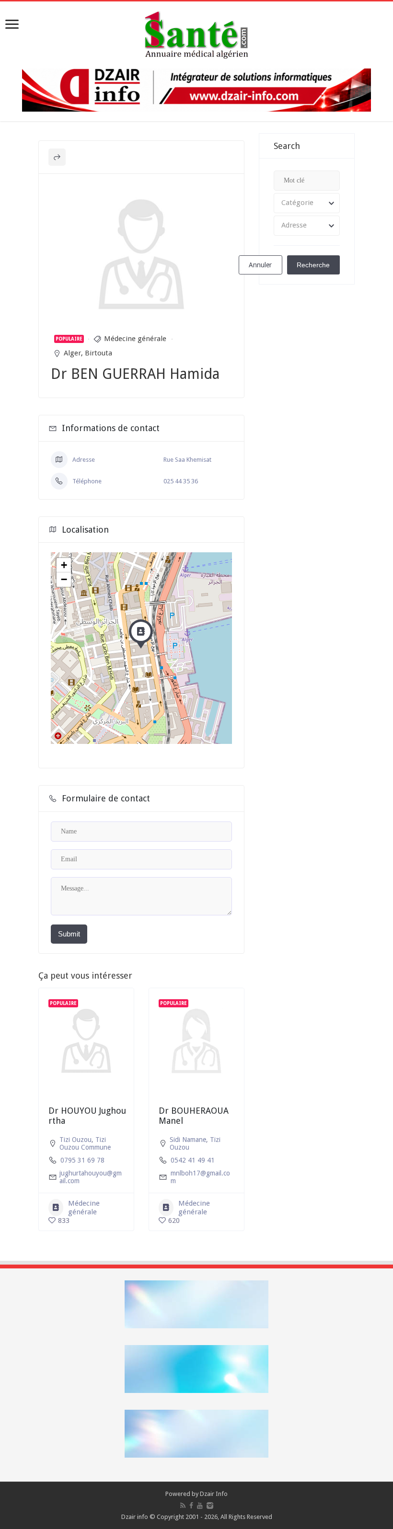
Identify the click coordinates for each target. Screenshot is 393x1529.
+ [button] (64, 565)
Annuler (260, 265)
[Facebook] (191, 1505)
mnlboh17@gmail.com (200, 1177)
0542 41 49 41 (193, 1160)
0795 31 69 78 (82, 1160)
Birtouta (98, 353)
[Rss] (182, 1505)
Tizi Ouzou (75, 1139)
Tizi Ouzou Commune (85, 1143)
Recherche (313, 265)
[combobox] (307, 203)
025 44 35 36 (180, 481)
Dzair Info (214, 1493)
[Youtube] (200, 1505)
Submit (69, 934)
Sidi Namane (188, 1139)
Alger (72, 353)
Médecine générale (135, 338)
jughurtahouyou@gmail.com (90, 1177)
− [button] (64, 579)
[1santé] (196, 33)
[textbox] (306, 203)
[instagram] (210, 1505)
